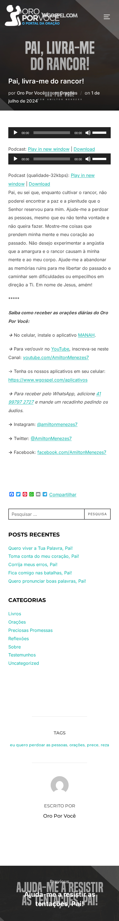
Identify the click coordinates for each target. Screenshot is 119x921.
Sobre (14, 647)
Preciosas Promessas (30, 630)
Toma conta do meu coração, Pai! (43, 556)
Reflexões (18, 638)
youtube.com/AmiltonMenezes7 (56, 357)
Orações (68, 93)
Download (84, 149)
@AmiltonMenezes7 (51, 438)
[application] (59, 132)
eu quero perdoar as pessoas (38, 744)
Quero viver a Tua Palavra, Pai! (40, 548)
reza (105, 744)
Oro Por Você (31, 93)
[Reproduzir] (15, 132)
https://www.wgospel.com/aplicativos (47, 380)
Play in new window (48, 149)
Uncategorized (23, 663)
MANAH (86, 335)
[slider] (100, 132)
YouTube (60, 349)
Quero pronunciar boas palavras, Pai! (47, 581)
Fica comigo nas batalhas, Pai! (40, 572)
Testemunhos (22, 655)
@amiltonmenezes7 (57, 424)
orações (77, 744)
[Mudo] (88, 132)
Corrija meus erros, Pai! (33, 564)
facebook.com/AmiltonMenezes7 (71, 452)
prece (93, 744)
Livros (14, 613)
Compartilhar (62, 494)
